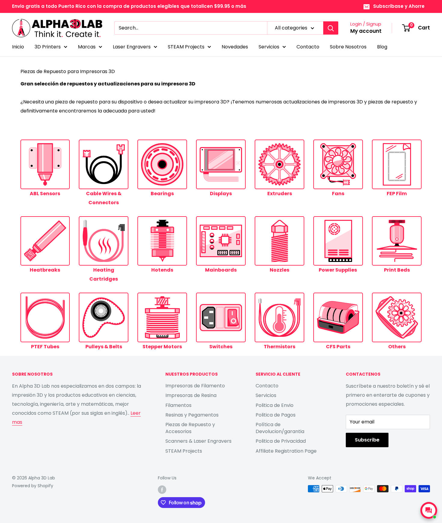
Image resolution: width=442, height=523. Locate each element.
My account (366, 31)
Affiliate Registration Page (286, 451)
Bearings (162, 193)
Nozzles (279, 269)
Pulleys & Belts (103, 346)
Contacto (307, 46)
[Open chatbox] (428, 510)
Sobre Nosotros (348, 46)
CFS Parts (338, 346)
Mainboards (221, 269)
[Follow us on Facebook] (162, 489)
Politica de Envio (274, 405)
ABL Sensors (45, 193)
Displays (221, 193)
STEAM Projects (186, 46)
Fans (338, 193)
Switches (220, 346)
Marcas (87, 46)
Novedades (235, 46)
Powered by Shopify (32, 486)
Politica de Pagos (276, 414)
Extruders (279, 193)
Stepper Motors (162, 346)
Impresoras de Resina (190, 395)
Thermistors (279, 346)
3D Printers (48, 46)
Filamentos (178, 405)
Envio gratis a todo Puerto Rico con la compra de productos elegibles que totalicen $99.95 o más (129, 6)
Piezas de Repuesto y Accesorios (190, 428)
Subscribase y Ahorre (399, 6)
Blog (382, 46)
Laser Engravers (132, 46)
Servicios (269, 46)
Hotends (162, 269)
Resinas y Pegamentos (192, 414)
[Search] (330, 28)
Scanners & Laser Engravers (198, 441)
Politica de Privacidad (281, 441)
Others (397, 346)
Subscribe (367, 439)
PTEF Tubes (45, 346)
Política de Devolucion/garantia (280, 428)
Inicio (18, 46)
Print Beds (397, 269)
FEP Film (397, 193)
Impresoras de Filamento (195, 385)
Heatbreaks (45, 269)
